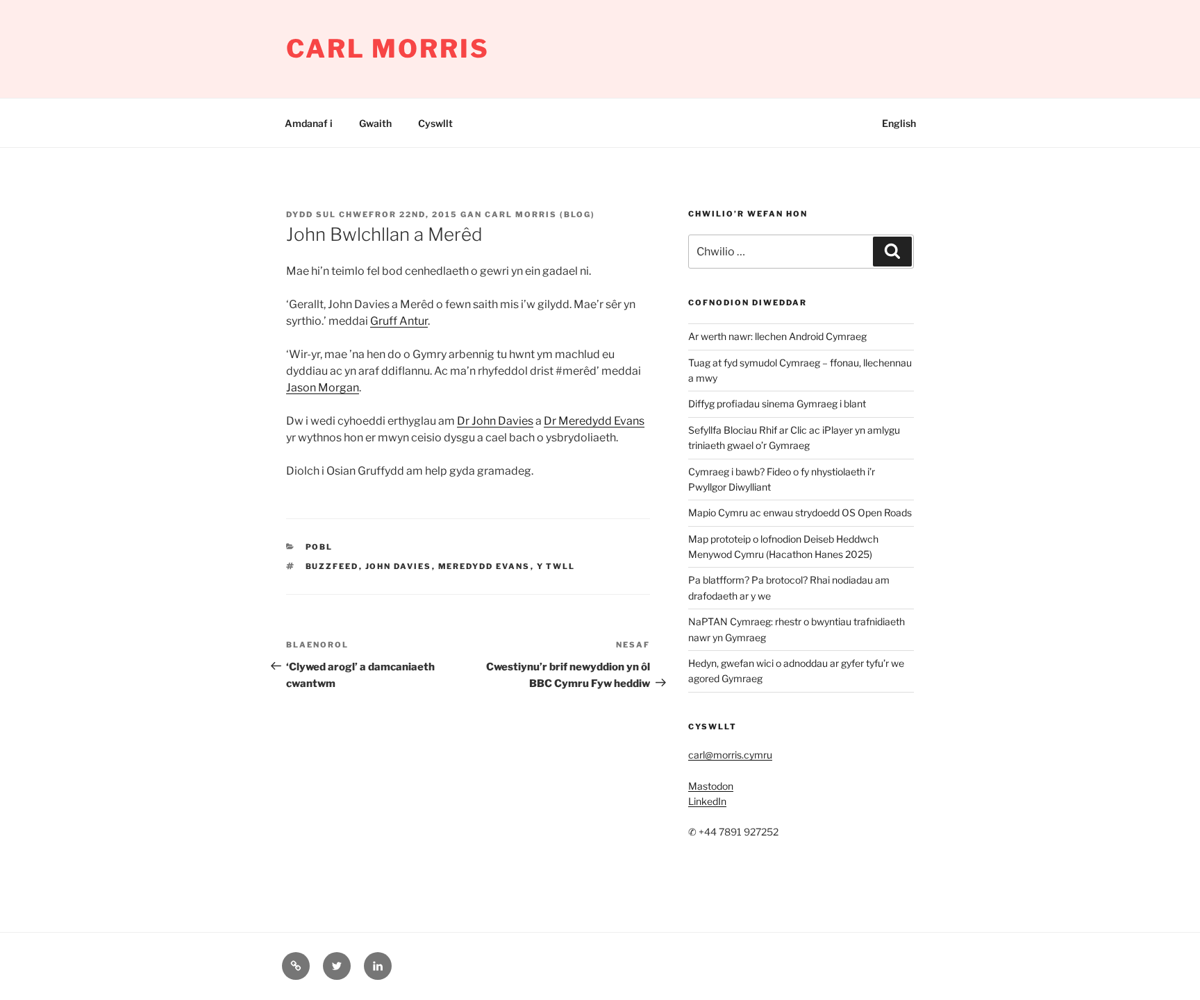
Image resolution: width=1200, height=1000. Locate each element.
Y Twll (556, 566)
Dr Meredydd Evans (594, 420)
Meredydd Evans (484, 566)
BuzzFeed (332, 566)
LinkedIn (707, 801)
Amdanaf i (309, 123)
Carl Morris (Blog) (540, 214)
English (899, 123)
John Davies (398, 566)
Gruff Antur (399, 321)
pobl (319, 547)
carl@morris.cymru (730, 755)
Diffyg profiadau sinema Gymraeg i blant (777, 403)
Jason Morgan (322, 387)
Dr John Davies (495, 420)
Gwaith (375, 123)
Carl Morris (388, 48)
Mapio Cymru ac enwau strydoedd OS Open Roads (800, 512)
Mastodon (710, 786)
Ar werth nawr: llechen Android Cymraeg (777, 336)
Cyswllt (435, 123)
